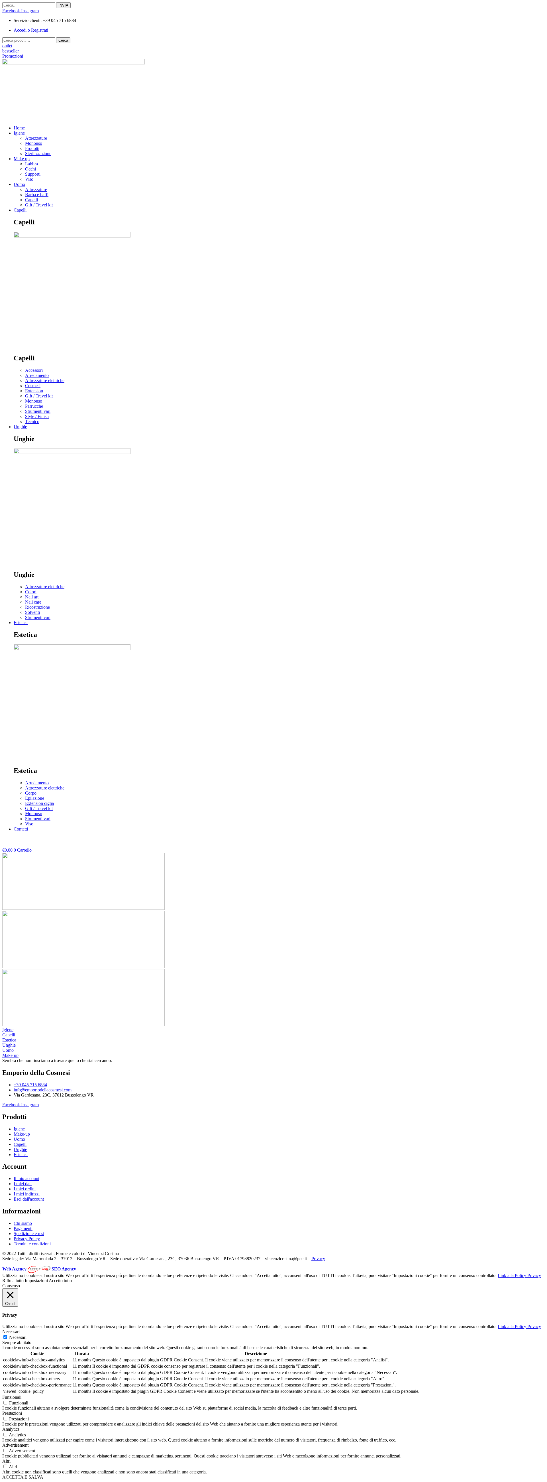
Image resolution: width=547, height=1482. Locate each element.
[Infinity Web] (40, 1268)
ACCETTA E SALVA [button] (22, 1477)
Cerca (63, 40)
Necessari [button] (11, 1331)
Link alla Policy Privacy (519, 1275)
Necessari (17, 1337)
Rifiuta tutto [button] (13, 1280)
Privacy (318, 1258)
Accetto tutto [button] (60, 1280)
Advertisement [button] (15, 1445)
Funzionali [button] (11, 1397)
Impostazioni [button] (36, 1280)
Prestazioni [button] (12, 1413)
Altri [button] (6, 1461)
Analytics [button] (10, 1429)
